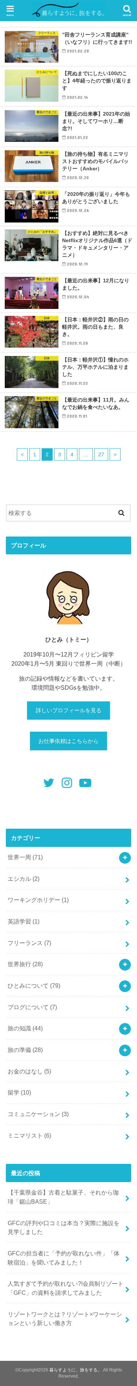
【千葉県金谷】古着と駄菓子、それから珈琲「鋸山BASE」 (63, 1197)
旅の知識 (25, 1028)
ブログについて (32, 1007)
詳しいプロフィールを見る (69, 710)
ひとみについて (34, 985)
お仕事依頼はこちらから (68, 741)
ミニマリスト (29, 1135)
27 (101, 454)
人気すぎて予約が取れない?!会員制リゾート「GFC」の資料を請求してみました (65, 1288)
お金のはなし (29, 1071)
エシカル (23, 878)
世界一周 (25, 857)
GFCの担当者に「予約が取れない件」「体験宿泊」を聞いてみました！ (63, 1258)
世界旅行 (25, 964)
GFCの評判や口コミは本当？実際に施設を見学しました (63, 1227)
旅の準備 (25, 1049)
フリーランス (29, 943)
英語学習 (23, 921)
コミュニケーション (38, 1114)
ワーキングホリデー (38, 900)
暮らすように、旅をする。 (75, 1370)
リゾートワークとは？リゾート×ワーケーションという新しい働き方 (65, 1319)
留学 (19, 1092)
